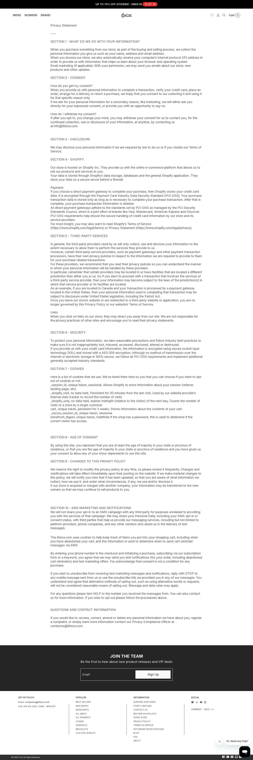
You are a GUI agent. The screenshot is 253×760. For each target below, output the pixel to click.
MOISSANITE (82, 709)
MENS (17, 15)
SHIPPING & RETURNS (144, 702)
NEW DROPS (82, 706)
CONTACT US (140, 709)
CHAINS (80, 721)
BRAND (45, 15)
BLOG (136, 733)
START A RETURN (142, 706)
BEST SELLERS (83, 702)
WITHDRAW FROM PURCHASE (148, 729)
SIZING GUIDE (140, 717)
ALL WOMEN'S (83, 717)
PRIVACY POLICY (141, 721)
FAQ (135, 737)
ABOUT (137, 740)
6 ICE (20, 757)
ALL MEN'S (81, 713)
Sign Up (153, 674)
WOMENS (30, 15)
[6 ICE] (126, 15)
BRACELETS (82, 729)
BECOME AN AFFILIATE (144, 713)
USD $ (200, 709)
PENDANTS (81, 725)
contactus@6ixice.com (37, 702)
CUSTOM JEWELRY (86, 733)
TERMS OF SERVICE (143, 725)
